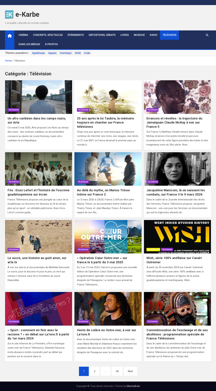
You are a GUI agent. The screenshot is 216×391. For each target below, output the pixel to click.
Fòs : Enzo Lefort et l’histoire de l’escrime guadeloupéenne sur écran (39, 192)
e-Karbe (27, 14)
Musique (139, 34)
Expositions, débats (102, 34)
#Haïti (78, 53)
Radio (153, 34)
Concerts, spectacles (48, 34)
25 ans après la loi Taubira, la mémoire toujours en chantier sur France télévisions (105, 122)
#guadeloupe (38, 53)
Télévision (169, 34)
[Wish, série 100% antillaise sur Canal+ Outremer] (177, 237)
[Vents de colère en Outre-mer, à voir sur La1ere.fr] (107, 309)
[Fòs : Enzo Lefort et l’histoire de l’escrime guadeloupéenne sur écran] (38, 169)
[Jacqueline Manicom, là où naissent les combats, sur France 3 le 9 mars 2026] (177, 169)
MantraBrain (133, 386)
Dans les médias (29, 44)
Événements (76, 34)
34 (117, 371)
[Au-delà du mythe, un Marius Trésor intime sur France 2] (107, 169)
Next (130, 371)
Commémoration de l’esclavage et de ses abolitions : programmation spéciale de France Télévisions (177, 334)
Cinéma (23, 34)
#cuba (87, 53)
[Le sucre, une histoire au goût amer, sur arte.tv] (38, 237)
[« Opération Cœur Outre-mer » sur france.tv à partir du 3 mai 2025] (107, 237)
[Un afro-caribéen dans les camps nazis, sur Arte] (38, 97)
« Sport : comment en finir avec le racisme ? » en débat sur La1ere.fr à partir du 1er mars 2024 (38, 334)
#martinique (66, 53)
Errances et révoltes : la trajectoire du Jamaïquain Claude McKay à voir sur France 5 (174, 122)
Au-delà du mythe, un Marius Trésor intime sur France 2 (103, 192)
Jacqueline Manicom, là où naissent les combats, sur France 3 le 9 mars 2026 (175, 192)
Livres (124, 34)
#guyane (52, 53)
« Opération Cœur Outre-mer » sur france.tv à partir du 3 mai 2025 (102, 260)
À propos (51, 44)
